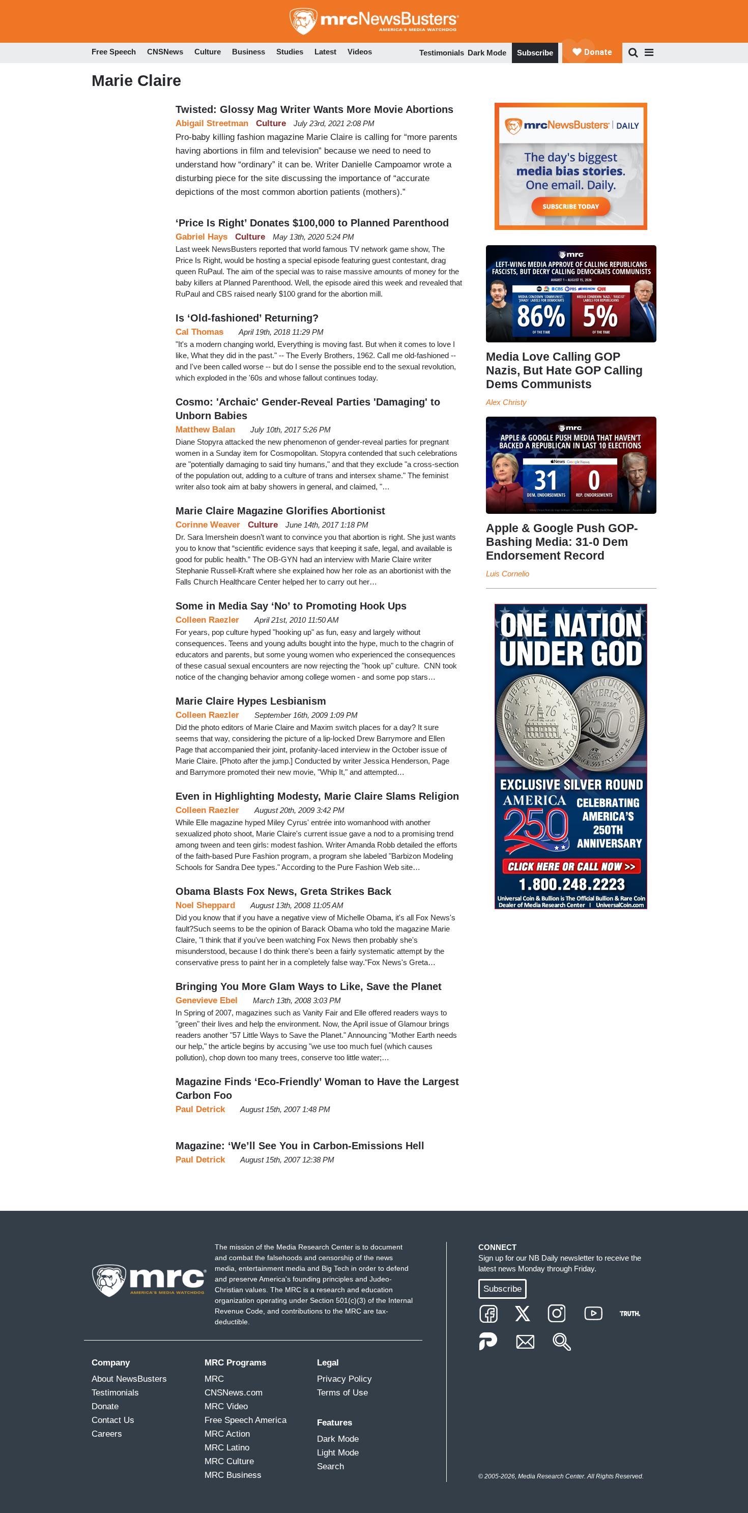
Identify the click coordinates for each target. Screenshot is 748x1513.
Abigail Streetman (212, 123)
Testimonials (441, 52)
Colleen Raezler (207, 620)
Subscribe (535, 52)
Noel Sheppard (205, 905)
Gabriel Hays (201, 237)
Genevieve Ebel (207, 1000)
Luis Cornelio (507, 573)
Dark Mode (487, 52)
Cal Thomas (199, 332)
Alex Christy (506, 402)
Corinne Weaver (208, 525)
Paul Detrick (200, 1109)
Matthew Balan (205, 429)
